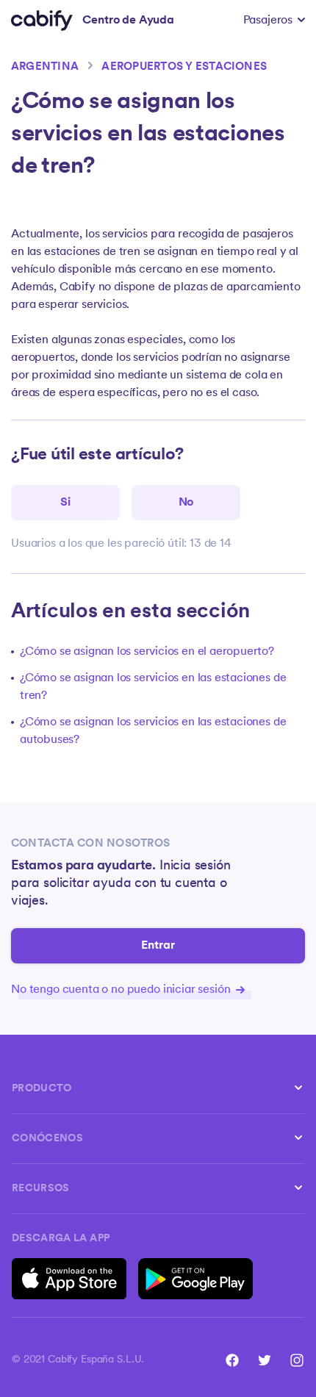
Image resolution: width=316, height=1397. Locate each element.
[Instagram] (297, 1360)
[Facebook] (232, 1360)
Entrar (158, 946)
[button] (274, 20)
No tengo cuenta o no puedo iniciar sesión (122, 990)
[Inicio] (42, 20)
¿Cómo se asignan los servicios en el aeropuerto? (147, 652)
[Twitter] (264, 1360)
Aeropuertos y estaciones (184, 67)
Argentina (45, 67)
